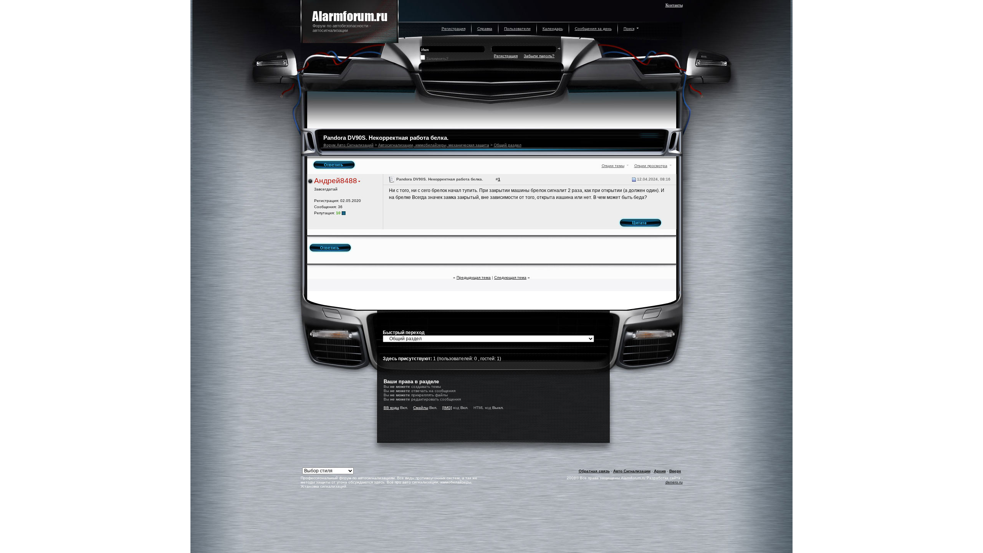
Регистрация (453, 28)
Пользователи (517, 28)
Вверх (675, 471)
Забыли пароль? (539, 56)
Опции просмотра (650, 166)
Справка (484, 28)
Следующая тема (510, 277)
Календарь (553, 28)
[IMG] (447, 408)
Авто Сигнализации (631, 471)
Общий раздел (507, 145)
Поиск (629, 28)
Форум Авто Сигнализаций (348, 145)
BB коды (391, 408)
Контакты (674, 5)
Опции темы (613, 166)
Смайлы (420, 408)
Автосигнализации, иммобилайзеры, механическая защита (433, 145)
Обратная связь (594, 471)
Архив (660, 471)
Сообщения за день (593, 28)
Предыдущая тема (474, 277)
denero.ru (674, 482)
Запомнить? (437, 58)
